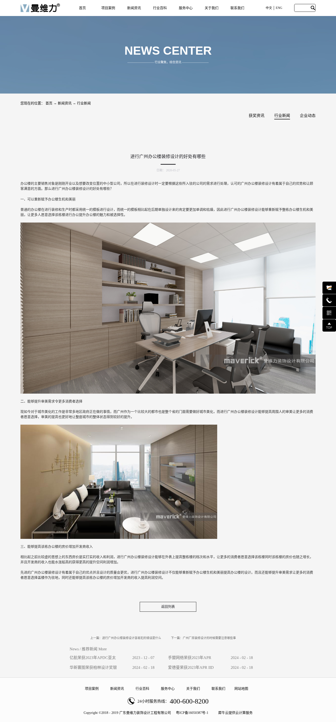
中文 (269, 8)
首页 (82, 8)
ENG (279, 8)
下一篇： (203, 638)
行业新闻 (84, 103)
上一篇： (125, 638)
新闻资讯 (65, 103)
